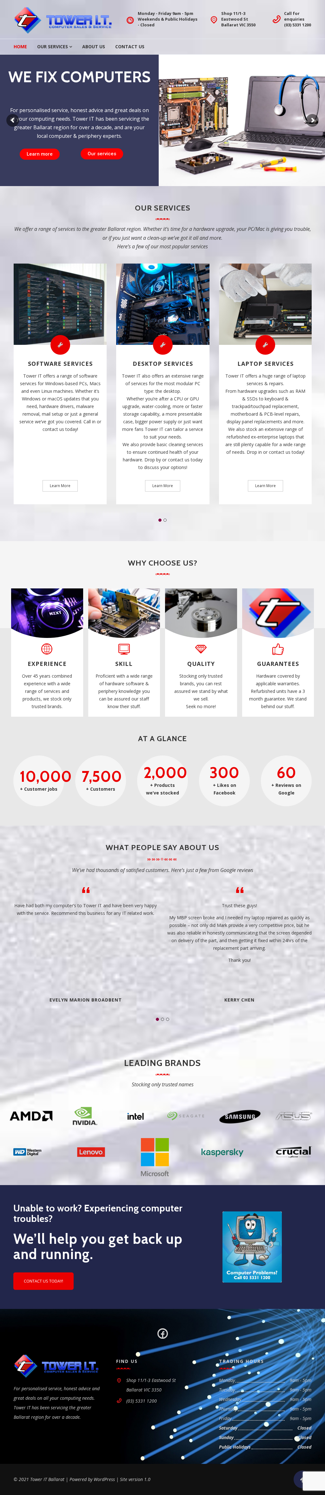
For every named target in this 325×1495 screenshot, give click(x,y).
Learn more (39, 154)
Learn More (60, 485)
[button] (160, 520)
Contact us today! (43, 1281)
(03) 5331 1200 (297, 25)
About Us (93, 47)
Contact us (100, 154)
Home (20, 47)
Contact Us (129, 47)
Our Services (52, 47)
